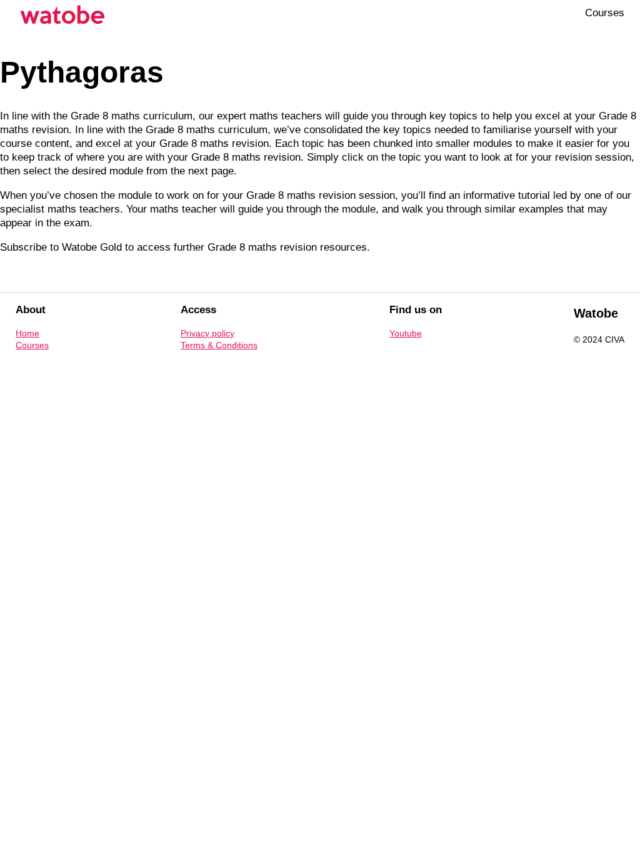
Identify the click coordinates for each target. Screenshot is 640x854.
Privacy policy (207, 333)
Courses (604, 13)
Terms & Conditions (219, 345)
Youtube (405, 333)
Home (27, 333)
